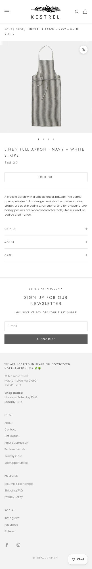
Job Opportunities (16, 463)
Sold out (46, 177)
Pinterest (10, 531)
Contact (10, 429)
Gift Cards (11, 436)
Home (8, 29)
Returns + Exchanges (18, 484)
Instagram (11, 518)
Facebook (11, 525)
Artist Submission (16, 443)
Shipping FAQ (13, 490)
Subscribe (46, 339)
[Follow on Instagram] (18, 545)
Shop (20, 29)
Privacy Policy (13, 497)
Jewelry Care (13, 456)
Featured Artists (14, 449)
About (8, 423)
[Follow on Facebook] (6, 545)
